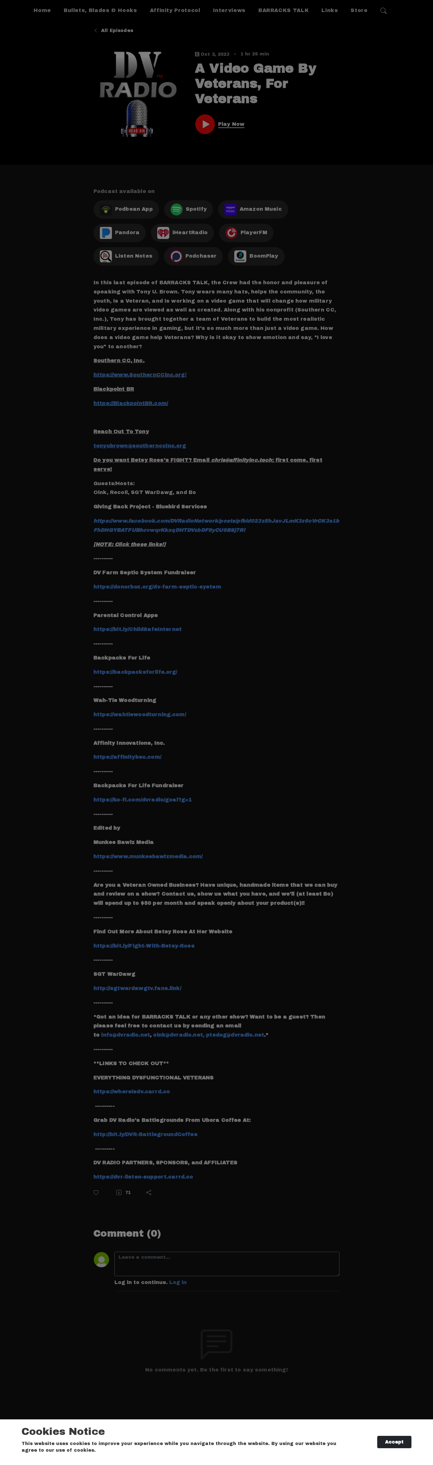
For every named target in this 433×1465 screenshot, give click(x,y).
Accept (394, 1442)
